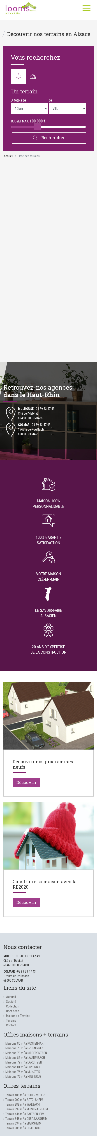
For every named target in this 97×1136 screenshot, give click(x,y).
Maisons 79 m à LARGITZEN (23, 1062)
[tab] (16, 76)
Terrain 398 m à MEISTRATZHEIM (26, 1109)
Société (11, 1001)
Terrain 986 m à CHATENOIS (23, 1128)
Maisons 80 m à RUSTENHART (25, 1043)
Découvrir (26, 782)
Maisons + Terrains (18, 1016)
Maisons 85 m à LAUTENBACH (25, 1057)
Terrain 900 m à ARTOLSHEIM (24, 1100)
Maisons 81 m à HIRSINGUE (23, 1067)
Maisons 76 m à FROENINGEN (24, 1048)
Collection (12, 1006)
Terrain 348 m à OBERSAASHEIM (26, 1118)
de (50, 100)
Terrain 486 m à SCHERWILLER (25, 1095)
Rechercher (52, 137)
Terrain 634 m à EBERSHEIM (23, 1123)
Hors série (12, 1011)
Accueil (8, 156)
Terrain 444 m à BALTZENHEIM (24, 1114)
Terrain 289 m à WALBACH (22, 1104)
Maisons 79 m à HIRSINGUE (23, 1076)
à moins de (18, 100)
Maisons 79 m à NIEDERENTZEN (26, 1053)
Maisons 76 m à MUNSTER (22, 1072)
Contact (11, 1025)
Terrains (11, 1020)
